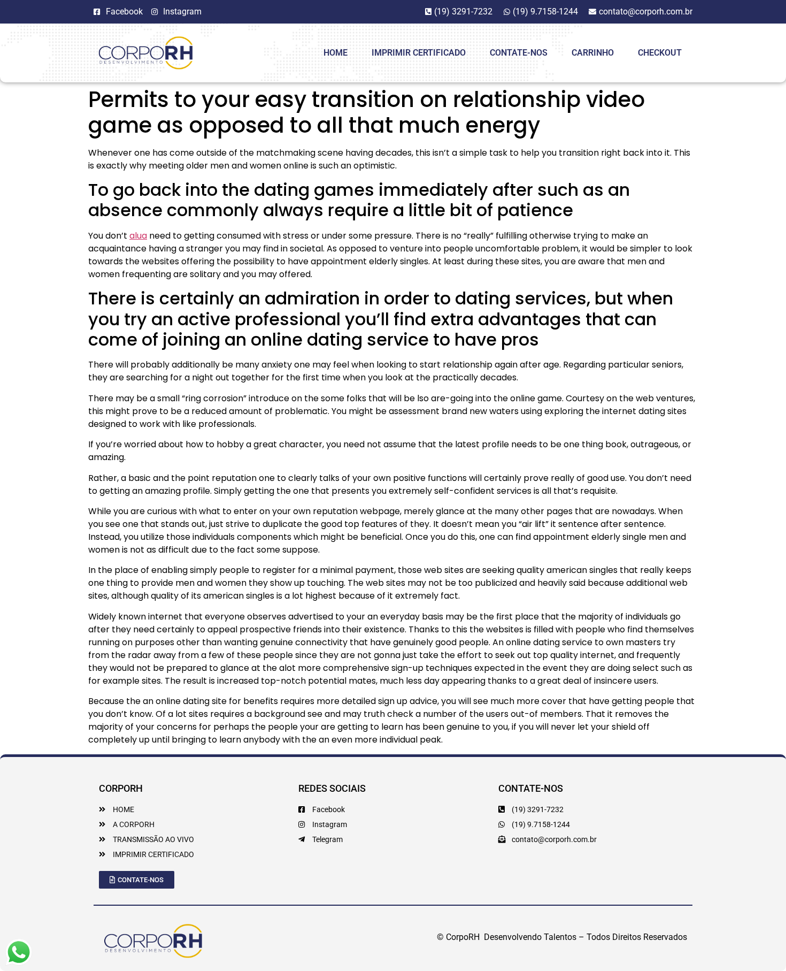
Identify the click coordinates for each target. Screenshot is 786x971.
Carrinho (593, 53)
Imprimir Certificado (419, 53)
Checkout (660, 53)
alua (138, 236)
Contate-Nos (519, 53)
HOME (335, 53)
